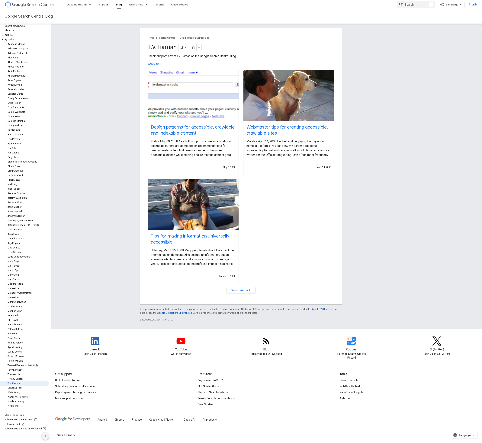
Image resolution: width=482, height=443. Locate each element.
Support (104, 4)
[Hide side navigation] (45, 436)
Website (153, 63)
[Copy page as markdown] (193, 47)
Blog (119, 4)
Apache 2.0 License (322, 309)
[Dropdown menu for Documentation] (91, 4)
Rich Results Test (350, 386)
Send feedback (241, 290)
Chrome (119, 419)
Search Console (349, 380)
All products (210, 419)
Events (160, 4)
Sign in (473, 4)
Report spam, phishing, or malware (75, 392)
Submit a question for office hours (75, 386)
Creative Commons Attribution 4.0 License (242, 309)
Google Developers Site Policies (174, 312)
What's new (136, 4)
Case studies (179, 4)
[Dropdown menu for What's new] (147, 4)
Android (102, 419)
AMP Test (345, 398)
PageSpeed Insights (351, 392)
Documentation (77, 4)
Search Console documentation (216, 398)
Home (151, 37)
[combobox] (416, 4)
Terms (59, 435)
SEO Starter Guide (208, 386)
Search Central (40, 4)
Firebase (137, 419)
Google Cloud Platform (162, 419)
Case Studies (205, 404)
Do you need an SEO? (210, 380)
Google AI (189, 419)
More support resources (69, 398)
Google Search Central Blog (29, 16)
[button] (24, 35)
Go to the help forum (67, 380)
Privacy (70, 435)
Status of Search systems (213, 392)
